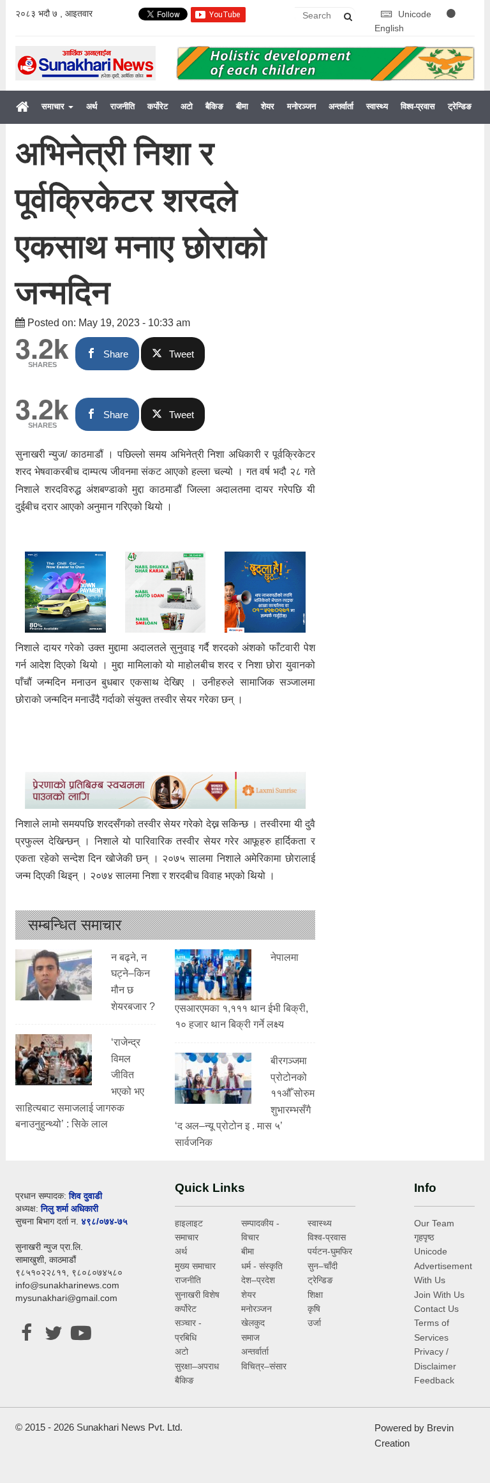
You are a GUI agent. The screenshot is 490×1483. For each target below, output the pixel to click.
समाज (250, 1337)
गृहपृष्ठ (424, 1237)
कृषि (314, 1309)
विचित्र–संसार (263, 1366)
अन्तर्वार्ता (341, 106)
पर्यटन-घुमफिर (330, 1251)
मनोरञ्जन (301, 106)
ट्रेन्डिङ (459, 106)
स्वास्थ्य (377, 106)
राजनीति (122, 106)
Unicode (416, 14)
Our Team (434, 1223)
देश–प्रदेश (258, 1280)
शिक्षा (315, 1295)
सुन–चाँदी (323, 1266)
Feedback (434, 1380)
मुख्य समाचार (195, 1266)
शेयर (267, 106)
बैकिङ (214, 106)
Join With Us (439, 1295)
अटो (187, 106)
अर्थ (92, 106)
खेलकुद (253, 1323)
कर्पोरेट (157, 106)
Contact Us (436, 1309)
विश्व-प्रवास (418, 106)
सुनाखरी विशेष (197, 1295)
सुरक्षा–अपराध (197, 1366)
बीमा (242, 106)
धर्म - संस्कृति (262, 1266)
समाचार (54, 106)
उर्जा (314, 1323)
